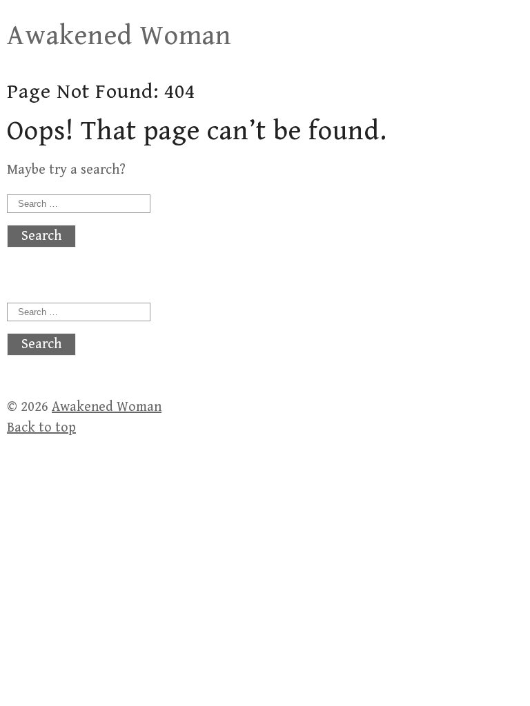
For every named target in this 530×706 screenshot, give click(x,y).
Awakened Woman (119, 36)
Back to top (41, 428)
